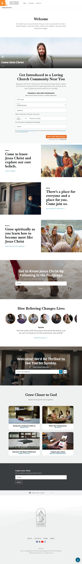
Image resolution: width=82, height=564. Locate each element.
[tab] (10, 319)
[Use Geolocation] (65, 372)
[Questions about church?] (78, 560)
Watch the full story (40, 338)
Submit (41, 288)
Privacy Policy (62, 130)
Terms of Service (21, 131)
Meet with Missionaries (56, 136)
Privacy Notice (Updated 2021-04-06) (27, 130)
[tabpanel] (41, 332)
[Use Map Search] (60, 372)
